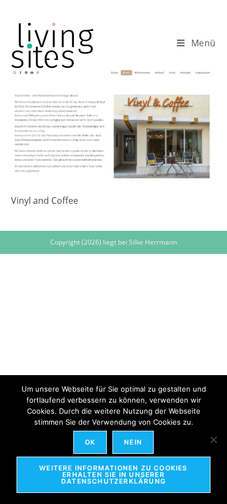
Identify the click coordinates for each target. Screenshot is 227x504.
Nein (133, 442)
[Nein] (213, 439)
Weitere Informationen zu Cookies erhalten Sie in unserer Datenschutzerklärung (113, 474)
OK (90, 442)
